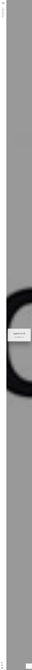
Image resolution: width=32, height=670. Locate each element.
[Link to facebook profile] (1, 663)
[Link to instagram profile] (2, 665)
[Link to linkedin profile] (2, 668)
